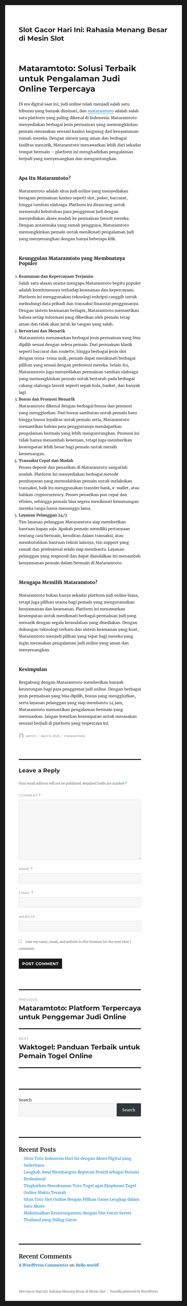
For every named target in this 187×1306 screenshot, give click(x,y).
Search (25, 1099)
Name (26, 869)
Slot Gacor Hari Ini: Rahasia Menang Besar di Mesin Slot (62, 1291)
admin (31, 736)
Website (27, 917)
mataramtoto (101, 110)
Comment (30, 795)
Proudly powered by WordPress (134, 1291)
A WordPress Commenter (43, 1265)
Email (26, 893)
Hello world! (87, 1265)
